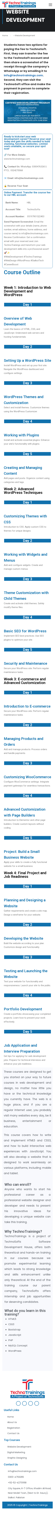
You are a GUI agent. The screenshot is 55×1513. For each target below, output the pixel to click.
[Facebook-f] (18, 1403)
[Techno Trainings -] (19, 5)
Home (5, 35)
